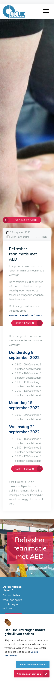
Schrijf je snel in (24, 323)
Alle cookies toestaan (29, 673)
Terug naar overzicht (24, 220)
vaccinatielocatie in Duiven (25, 315)
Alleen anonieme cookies (33, 664)
